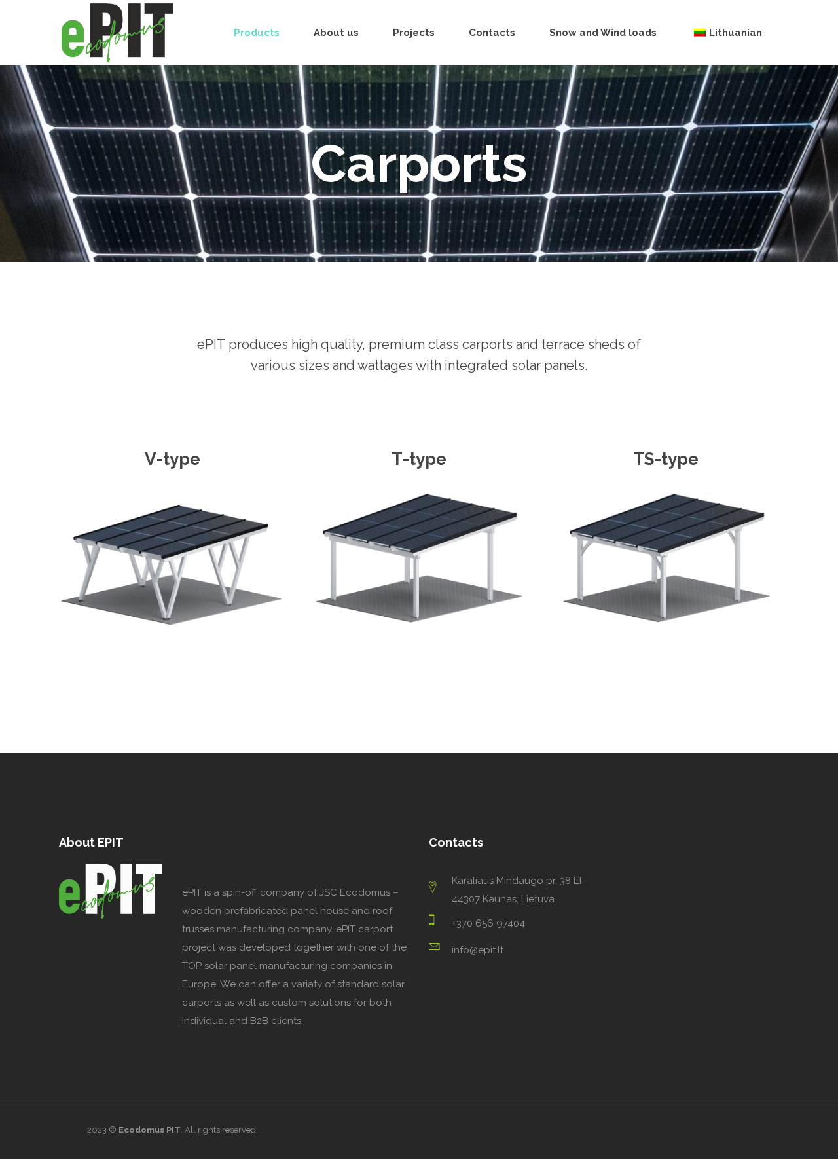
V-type (172, 459)
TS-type (666, 459)
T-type (419, 459)
